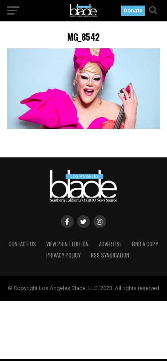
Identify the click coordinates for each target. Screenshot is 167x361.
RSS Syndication (110, 255)
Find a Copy (145, 244)
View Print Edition (67, 244)
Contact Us (22, 244)
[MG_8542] (83, 126)
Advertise (110, 244)
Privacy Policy (63, 255)
